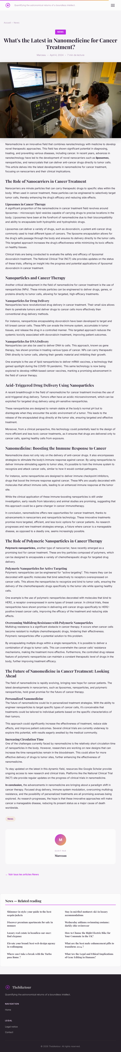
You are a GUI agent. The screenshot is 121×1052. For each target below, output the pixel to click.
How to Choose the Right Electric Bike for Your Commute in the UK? (87, 934)
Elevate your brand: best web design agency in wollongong (31, 945)
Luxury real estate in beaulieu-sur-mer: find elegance (29, 934)
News (16, 22)
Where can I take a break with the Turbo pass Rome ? (29, 955)
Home (8, 1009)
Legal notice (11, 1026)
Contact (9, 1032)
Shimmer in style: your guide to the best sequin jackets (29, 913)
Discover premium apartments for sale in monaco (30, 924)
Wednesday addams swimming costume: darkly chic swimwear (87, 924)
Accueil (7, 22)
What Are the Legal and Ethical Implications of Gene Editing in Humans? (89, 955)
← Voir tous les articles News (22, 874)
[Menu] (113, 5)
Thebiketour (21, 987)
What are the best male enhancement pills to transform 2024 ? (89, 945)
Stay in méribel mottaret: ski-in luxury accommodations (86, 913)
